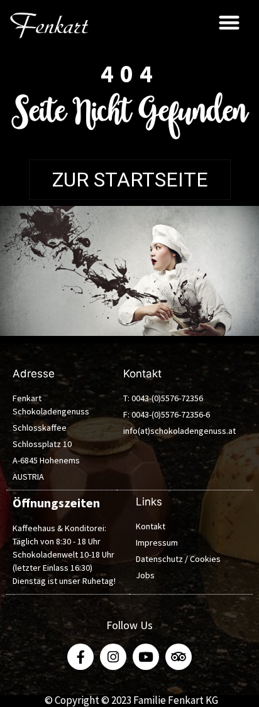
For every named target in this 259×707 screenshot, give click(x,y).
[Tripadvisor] (178, 657)
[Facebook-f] (80, 657)
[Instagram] (113, 657)
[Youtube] (146, 657)
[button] (229, 22)
